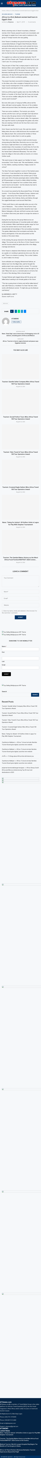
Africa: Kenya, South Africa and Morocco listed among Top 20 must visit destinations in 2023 (20, 770)
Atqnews (11, 22)
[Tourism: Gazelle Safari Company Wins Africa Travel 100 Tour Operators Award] (20, 366)
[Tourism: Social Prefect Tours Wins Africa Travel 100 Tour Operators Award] (20, 401)
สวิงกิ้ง (4, 756)
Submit (6, 674)
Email (3, 665)
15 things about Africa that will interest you (21, 756)
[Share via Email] (25, 311)
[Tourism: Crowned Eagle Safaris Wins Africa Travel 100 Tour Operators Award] (20, 472)
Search (4, 691)
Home (3, 10)
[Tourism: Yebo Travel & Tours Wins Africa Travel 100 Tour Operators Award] (20, 436)
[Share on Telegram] (22, 311)
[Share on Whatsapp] (19, 311)
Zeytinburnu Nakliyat (8, 749)
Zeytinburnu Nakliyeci (8, 742)
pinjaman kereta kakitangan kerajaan (13, 767)
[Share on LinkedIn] (16, 311)
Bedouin (5, 303)
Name (4, 646)
